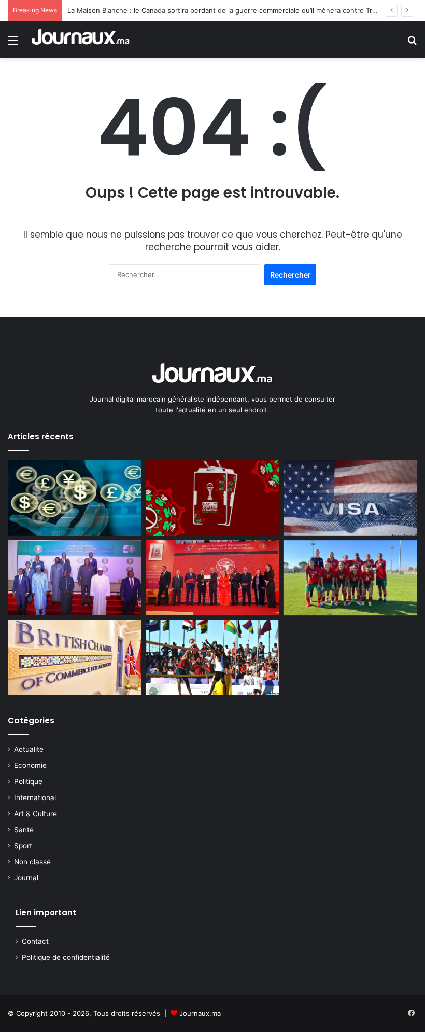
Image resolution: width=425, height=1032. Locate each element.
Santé (24, 829)
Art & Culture (35, 813)
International (35, 797)
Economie (30, 765)
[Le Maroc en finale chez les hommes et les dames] (212, 657)
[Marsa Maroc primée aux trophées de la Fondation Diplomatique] (212, 578)
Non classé (32, 862)
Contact (35, 941)
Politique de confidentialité (66, 957)
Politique (28, 781)
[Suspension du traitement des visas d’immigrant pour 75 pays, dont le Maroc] (350, 498)
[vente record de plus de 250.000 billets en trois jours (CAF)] (212, 498)
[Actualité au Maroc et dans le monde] (81, 40)
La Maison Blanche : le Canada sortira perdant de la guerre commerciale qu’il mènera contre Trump (226, 10)
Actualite (29, 749)
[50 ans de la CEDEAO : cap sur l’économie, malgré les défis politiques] (74, 578)
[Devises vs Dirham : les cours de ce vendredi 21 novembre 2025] (74, 498)
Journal (26, 878)
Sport (23, 846)
